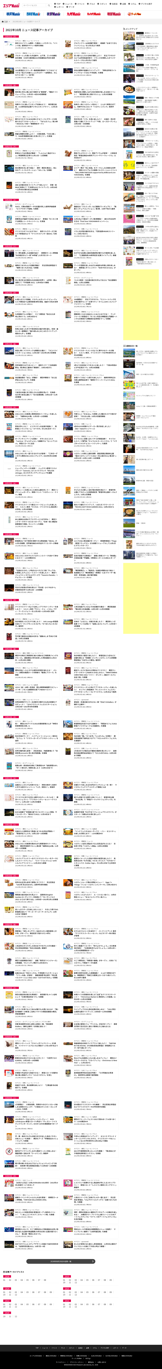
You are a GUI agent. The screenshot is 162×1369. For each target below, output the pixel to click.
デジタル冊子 (146, 4)
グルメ (92, 4)
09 (111, 1280)
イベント (81, 4)
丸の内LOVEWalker (112, 1356)
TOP (58, 4)
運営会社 (91, 1362)
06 (33, 1280)
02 (10, 1280)
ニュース (68, 4)
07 (39, 1280)
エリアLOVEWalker (36, 1356)
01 (4, 1280)
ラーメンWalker (77, 1358)
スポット (103, 4)
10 (64, 1282)
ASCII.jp (88, 1358)
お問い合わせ (102, 1362)
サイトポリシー (61, 1362)
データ (71, 7)
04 (22, 1280)
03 (16, 1280)
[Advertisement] (141, 304)
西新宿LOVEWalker (66, 1356)
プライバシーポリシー (77, 1362)
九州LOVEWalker (96, 1356)
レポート (60, 7)
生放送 (115, 4)
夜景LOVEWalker (81, 1356)
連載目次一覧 (132, 346)
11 (70, 1282)
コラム (133, 4)
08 (45, 1280)
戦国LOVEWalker (127, 1356)
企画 (124, 4)
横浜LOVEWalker (51, 1356)
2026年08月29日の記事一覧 (60, 1261)
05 (27, 1280)
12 (76, 1282)
